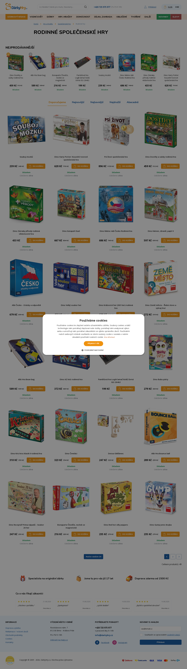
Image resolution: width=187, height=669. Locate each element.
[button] (93, 350)
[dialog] (93, 334)
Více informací (109, 337)
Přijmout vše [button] (93, 343)
